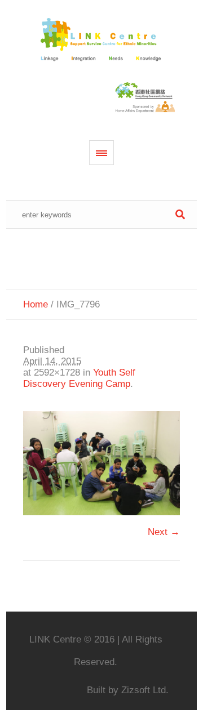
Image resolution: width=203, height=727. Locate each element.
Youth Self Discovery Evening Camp (79, 378)
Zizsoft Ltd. (145, 690)
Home (35, 304)
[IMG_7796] (101, 463)
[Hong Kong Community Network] (101, 40)
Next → (164, 532)
